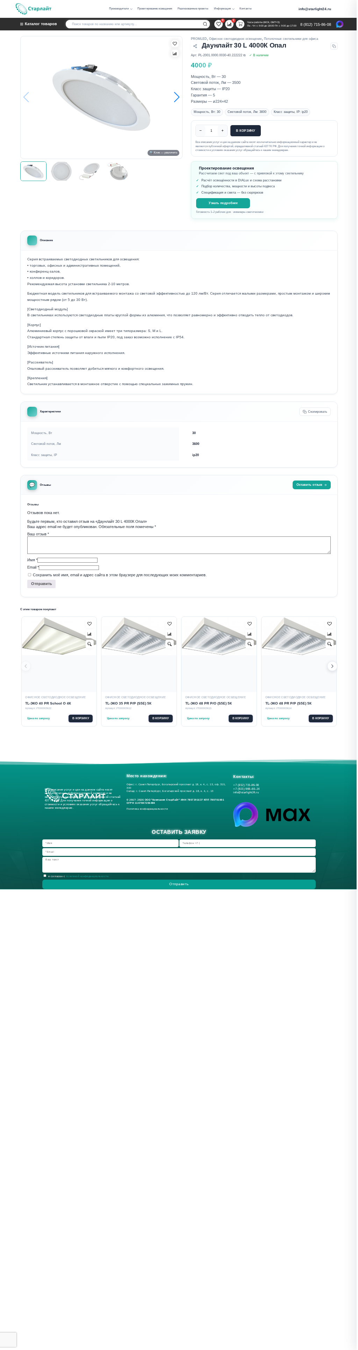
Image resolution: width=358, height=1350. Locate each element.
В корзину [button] (80, 718)
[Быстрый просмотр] (90, 644)
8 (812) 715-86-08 (315, 24)
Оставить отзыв (309, 484)
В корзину (246, 130)
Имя (32, 560)
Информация (222, 8)
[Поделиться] (195, 46)
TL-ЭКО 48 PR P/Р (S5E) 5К (288, 703)
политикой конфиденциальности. (87, 876)
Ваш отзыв (38, 534)
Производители (119, 8)
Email (33, 567)
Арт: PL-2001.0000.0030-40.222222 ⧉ (218, 55)
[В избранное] (175, 44)
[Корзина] (240, 24)
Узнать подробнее (223, 203)
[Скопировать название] (334, 46)
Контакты (245, 8)
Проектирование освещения (154, 8)
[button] (176, 97)
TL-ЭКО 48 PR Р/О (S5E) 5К (208, 703)
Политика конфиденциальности (148, 808)
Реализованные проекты (193, 8)
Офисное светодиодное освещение (235, 39)
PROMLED (199, 39)
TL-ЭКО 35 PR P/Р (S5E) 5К (128, 703)
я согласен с (78, 876)
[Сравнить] (175, 53)
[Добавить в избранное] (90, 624)
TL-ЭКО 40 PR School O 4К (48, 703)
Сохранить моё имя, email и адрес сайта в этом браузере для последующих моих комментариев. (120, 575)
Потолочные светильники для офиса (291, 39)
